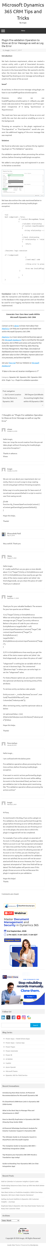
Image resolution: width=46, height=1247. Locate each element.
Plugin (8, 380)
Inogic (7, 50)
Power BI (9, 1055)
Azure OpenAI (11, 1067)
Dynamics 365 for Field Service (16, 1075)
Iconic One (11, 1245)
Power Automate (12, 1051)
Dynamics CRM (25, 377)
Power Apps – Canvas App (15, 1043)
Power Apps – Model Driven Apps (18, 1039)
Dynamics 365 (14, 377)
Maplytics (5, 328)
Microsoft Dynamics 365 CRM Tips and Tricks (23, 11)
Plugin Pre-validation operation (26, 380)
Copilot (8, 1063)
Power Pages (10, 1047)
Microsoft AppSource (13, 340)
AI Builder (9, 1059)
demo (16, 326)
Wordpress (34, 1245)
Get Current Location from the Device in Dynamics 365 (12, 397)
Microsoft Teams (12, 1071)
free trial (12, 363)
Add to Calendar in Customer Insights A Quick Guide (20, 1181)
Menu (23, 30)
